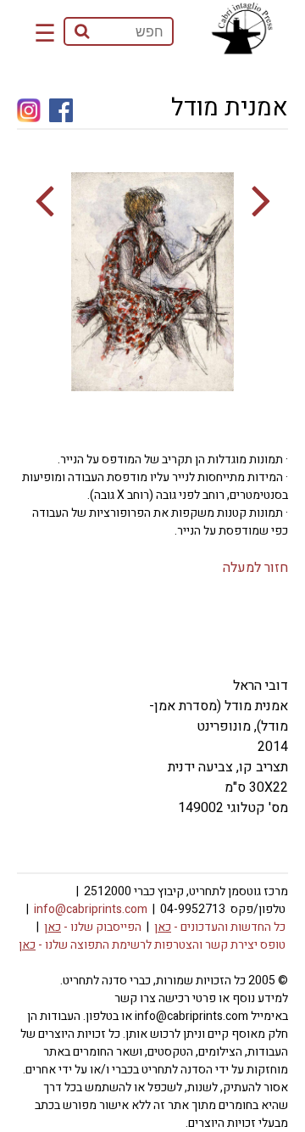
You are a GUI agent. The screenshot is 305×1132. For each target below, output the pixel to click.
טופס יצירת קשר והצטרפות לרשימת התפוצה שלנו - (152, 945)
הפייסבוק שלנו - (92, 927)
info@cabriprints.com (90, 909)
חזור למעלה (255, 568)
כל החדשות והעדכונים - (220, 927)
